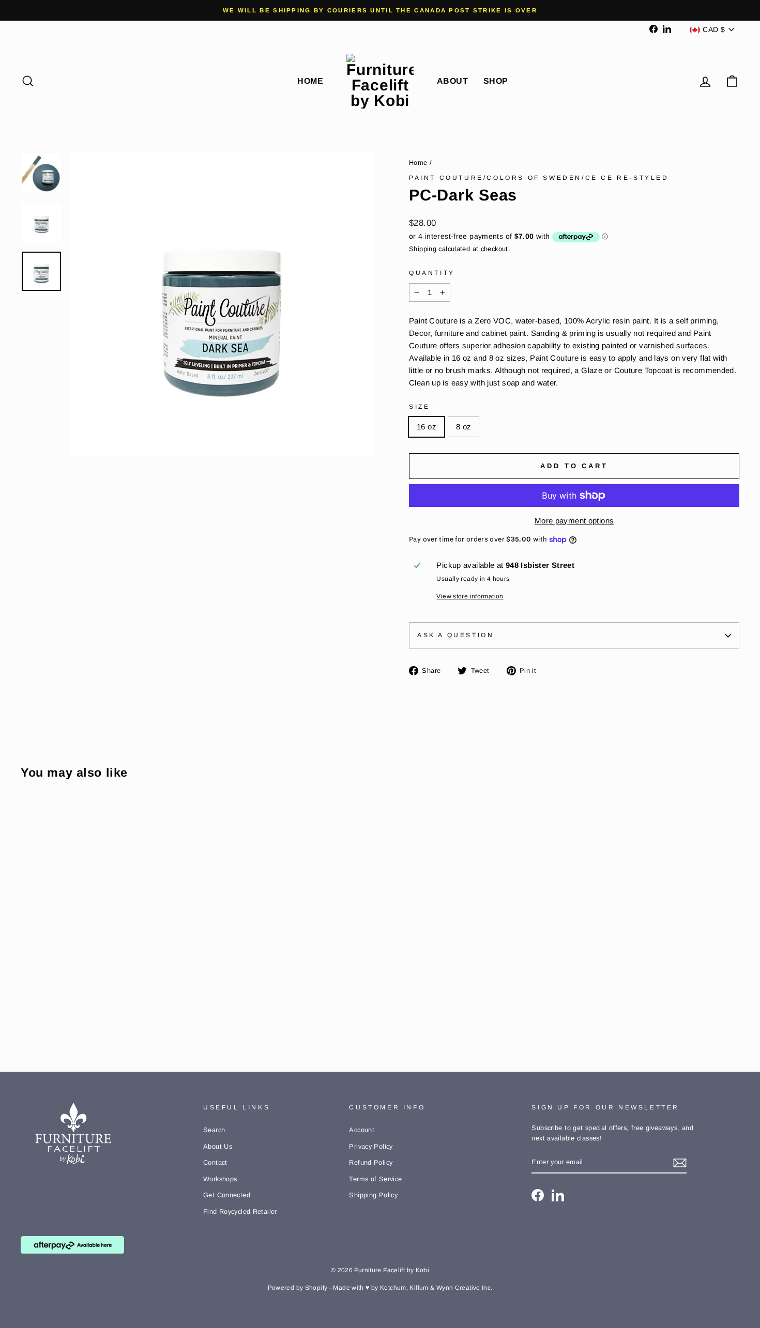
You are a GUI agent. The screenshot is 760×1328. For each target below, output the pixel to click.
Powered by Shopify (298, 1287)
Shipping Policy (373, 1195)
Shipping (422, 249)
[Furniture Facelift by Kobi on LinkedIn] (558, 1195)
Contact (215, 1162)
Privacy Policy (370, 1146)
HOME (310, 80)
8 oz (464, 426)
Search (214, 1130)
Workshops (220, 1179)
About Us (217, 1146)
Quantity (432, 272)
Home (418, 162)
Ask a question (455, 635)
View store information (469, 596)
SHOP (495, 80)
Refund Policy (370, 1162)
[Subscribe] (680, 1162)
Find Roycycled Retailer (240, 1211)
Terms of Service (375, 1179)
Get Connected (226, 1195)
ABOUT (452, 80)
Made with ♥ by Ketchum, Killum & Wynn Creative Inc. (412, 1287)
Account (361, 1130)
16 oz (426, 426)
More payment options (574, 520)
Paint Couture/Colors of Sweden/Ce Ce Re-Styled (539, 177)
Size (419, 406)
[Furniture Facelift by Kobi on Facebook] (537, 1195)
